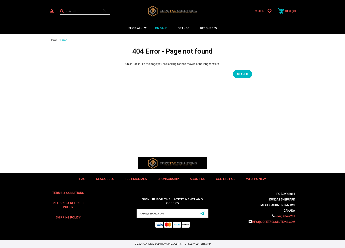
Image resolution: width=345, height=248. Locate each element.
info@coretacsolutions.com (273, 221)
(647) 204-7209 (285, 216)
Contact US (225, 179)
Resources (208, 28)
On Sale (161, 28)
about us (197, 179)
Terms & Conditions (68, 192)
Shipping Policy (68, 217)
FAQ (82, 179)
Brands (183, 28)
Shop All (135, 28)
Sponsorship (168, 179)
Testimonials (136, 179)
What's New (256, 179)
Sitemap (206, 243)
